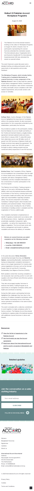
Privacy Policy (5, 479)
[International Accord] (7, 3)
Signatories (4, 443)
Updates (4, 446)
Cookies (3, 483)
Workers (3, 438)
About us (4, 448)
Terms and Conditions (7, 486)
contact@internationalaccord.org (15, 466)
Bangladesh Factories (7, 441)
